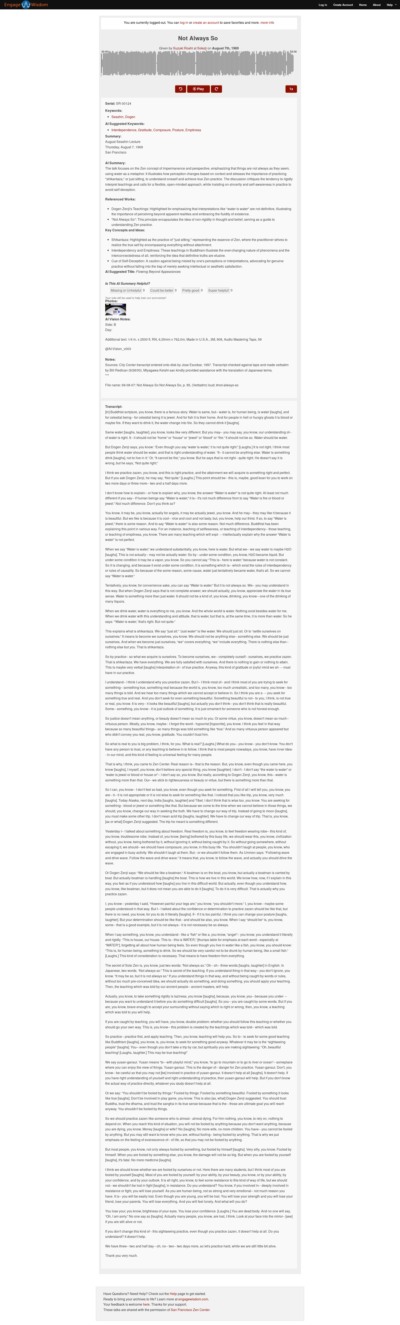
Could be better (161, 290)
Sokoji (202, 48)
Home (363, 5)
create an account (206, 22)
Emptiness (193, 129)
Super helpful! (218, 290)
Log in (323, 5)
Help (390, 5)
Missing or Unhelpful (126, 290)
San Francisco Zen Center (190, 1309)
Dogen (130, 116)
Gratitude (145, 129)
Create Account (343, 5)
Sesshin (117, 116)
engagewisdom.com (193, 1299)
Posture (178, 129)
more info (267, 22)
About (377, 5)
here (146, 1304)
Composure (162, 129)
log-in (184, 22)
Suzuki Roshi (183, 48)
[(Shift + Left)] (180, 89)
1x (291, 88)
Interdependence (123, 129)
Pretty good (190, 290)
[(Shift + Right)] (216, 89)
